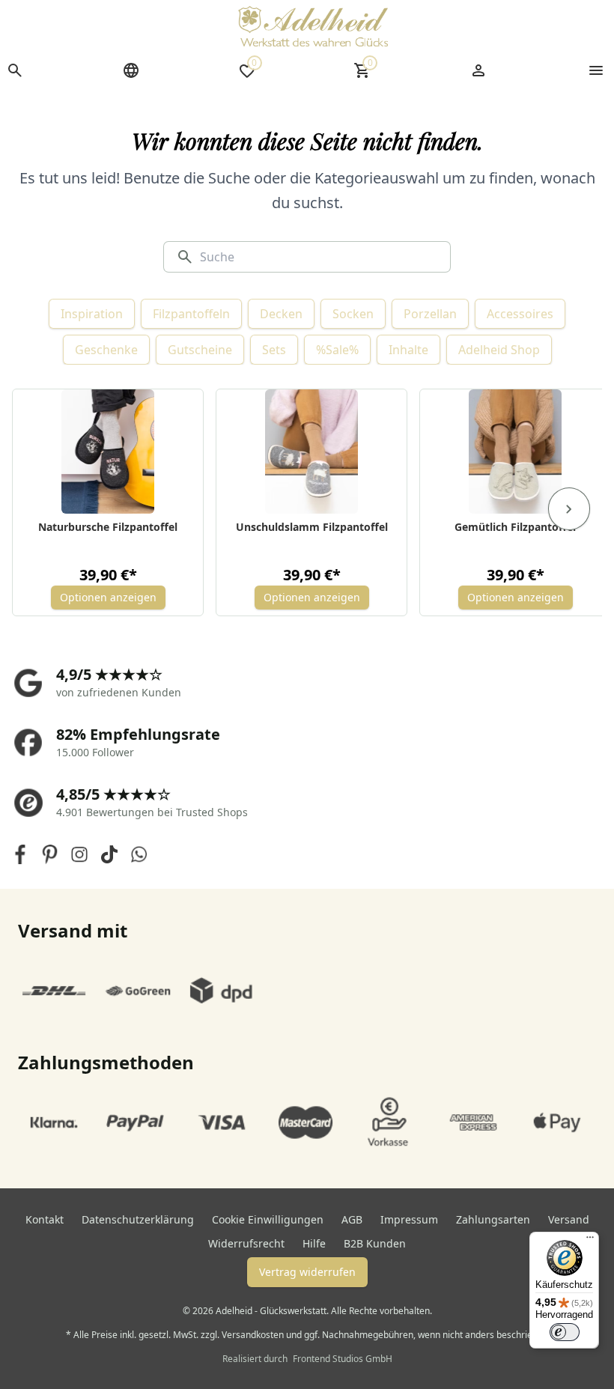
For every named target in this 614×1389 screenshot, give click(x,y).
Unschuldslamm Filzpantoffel (312, 527)
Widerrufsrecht (246, 1243)
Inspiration (92, 314)
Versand (568, 1219)
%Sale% (337, 349)
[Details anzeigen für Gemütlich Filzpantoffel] (515, 451)
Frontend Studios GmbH (341, 1358)
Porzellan (430, 314)
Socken (353, 314)
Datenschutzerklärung (138, 1219)
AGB (351, 1219)
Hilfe (314, 1243)
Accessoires (520, 314)
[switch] (565, 1332)
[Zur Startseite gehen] (313, 26)
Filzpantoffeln (191, 314)
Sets (274, 349)
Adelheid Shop (499, 349)
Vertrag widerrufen (307, 1272)
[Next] (569, 509)
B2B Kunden (375, 1243)
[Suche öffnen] (15, 70)
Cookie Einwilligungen (267, 1219)
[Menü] (590, 1241)
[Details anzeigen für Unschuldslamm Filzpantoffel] (312, 451)
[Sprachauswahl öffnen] (131, 70)
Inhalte (408, 349)
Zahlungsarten (493, 1219)
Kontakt (44, 1219)
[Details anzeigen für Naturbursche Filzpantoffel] (108, 451)
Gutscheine (200, 349)
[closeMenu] (596, 70)
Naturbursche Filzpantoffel (107, 527)
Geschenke (106, 349)
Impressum (409, 1219)
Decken (281, 314)
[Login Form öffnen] (478, 70)
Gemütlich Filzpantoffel (515, 527)
